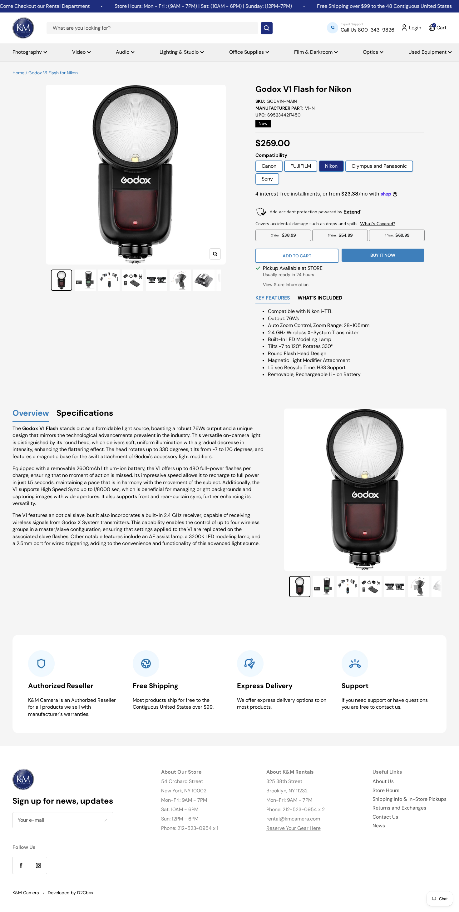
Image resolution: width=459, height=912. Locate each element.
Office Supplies (246, 52)
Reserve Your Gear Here (293, 828)
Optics (370, 52)
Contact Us (385, 817)
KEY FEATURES (272, 298)
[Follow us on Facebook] (21, 865)
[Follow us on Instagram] (38, 865)
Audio (122, 52)
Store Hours (386, 790)
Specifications (85, 413)
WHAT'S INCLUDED (320, 298)
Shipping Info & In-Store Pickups (410, 799)
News (379, 825)
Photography (27, 52)
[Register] (105, 819)
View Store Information (285, 284)
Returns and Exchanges (399, 808)
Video (79, 52)
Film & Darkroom (313, 52)
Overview (30, 413)
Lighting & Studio (179, 52)
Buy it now (382, 255)
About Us (383, 781)
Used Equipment (427, 52)
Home (18, 73)
